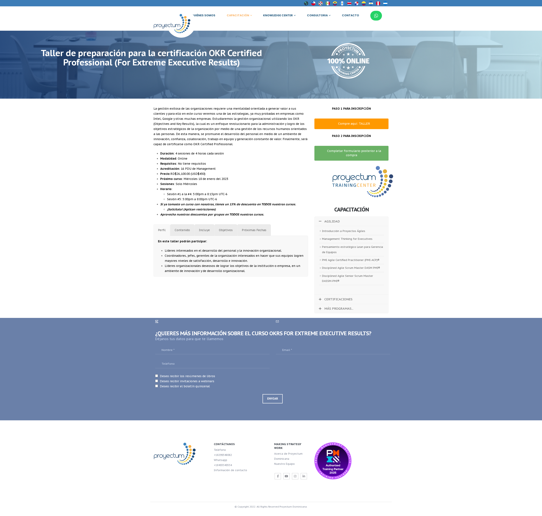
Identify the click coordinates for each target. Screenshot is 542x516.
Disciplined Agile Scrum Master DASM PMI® (351, 268)
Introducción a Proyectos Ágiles (343, 231)
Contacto (350, 15)
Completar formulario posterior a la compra (353, 153)
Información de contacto (230, 470)
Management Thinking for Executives (347, 239)
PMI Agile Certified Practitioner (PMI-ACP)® (350, 260)
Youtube (286, 476)
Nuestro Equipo (284, 463)
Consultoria (317, 15)
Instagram (295, 476)
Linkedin (304, 476)
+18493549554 (223, 465)
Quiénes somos (203, 15)
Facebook (278, 476)
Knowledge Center (278, 15)
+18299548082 (223, 455)
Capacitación (238, 15)
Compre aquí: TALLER (353, 124)
